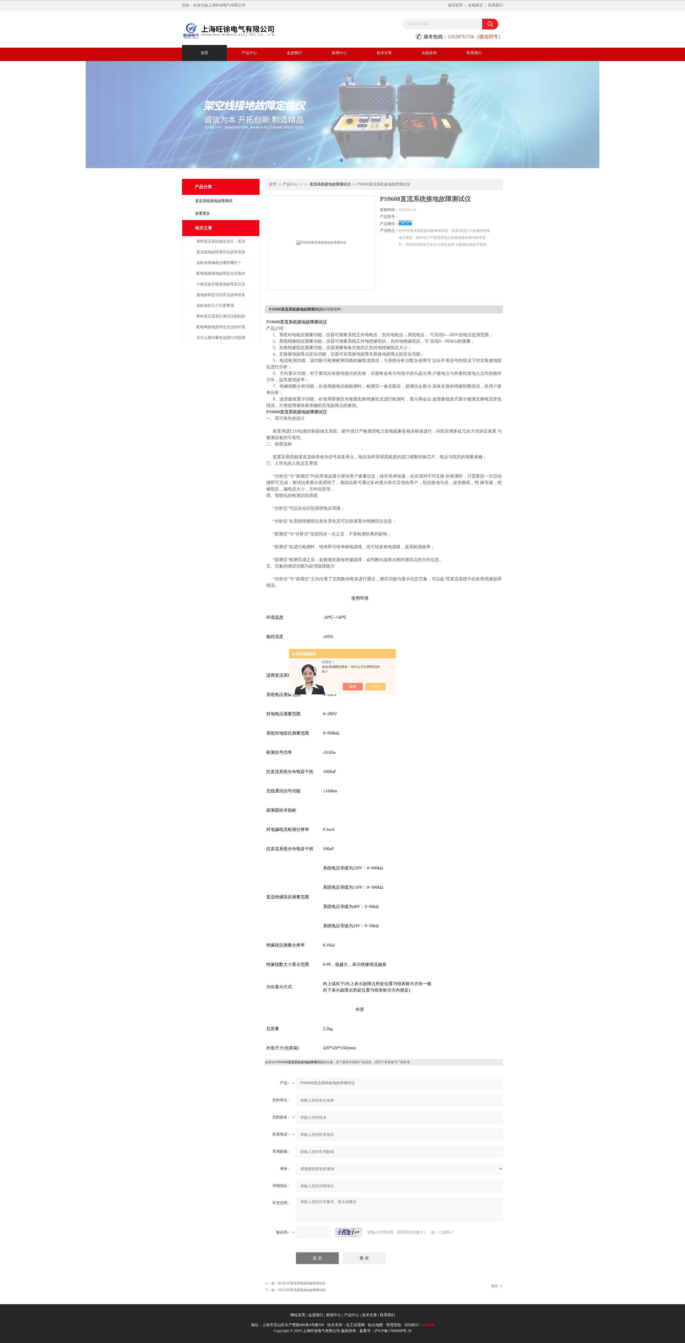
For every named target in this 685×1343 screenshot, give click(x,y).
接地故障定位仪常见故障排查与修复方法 (220, 297)
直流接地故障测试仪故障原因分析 (220, 254)
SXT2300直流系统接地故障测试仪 (302, 1290)
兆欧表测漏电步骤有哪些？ (218, 263)
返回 (494, 1286)
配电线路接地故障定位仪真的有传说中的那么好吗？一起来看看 (220, 276)
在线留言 (475, 5)
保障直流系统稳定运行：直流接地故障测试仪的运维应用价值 (220, 244)
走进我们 (294, 53)
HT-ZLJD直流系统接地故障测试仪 (302, 1283)
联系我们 (495, 5)
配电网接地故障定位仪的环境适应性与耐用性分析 (220, 329)
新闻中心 (339, 53)
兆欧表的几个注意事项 (215, 306)
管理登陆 (393, 1325)
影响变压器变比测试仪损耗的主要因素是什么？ (220, 319)
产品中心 (249, 53)
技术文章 (384, 53)
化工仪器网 (355, 1325)
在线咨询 (429, 53)
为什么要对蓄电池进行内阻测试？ (220, 340)
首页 (204, 53)
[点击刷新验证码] (348, 1232)
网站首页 (297, 1315)
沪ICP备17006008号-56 (393, 1331)
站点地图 (375, 1325)
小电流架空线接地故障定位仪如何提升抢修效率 (220, 287)
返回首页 (455, 5)
